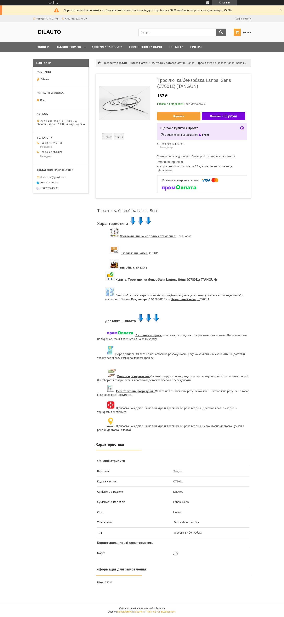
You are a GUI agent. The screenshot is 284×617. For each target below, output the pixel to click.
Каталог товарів (68, 47)
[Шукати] (221, 32)
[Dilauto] (49, 37)
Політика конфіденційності (161, 611)
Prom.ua (160, 608)
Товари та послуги (115, 62)
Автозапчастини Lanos (180, 62)
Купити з (217, 116)
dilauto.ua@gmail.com (53, 177)
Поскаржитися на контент (131, 611)
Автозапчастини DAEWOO (146, 62)
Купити (178, 116)
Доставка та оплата (107, 47)
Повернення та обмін (145, 47)
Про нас (196, 47)
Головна (43, 47)
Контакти (176, 47)
